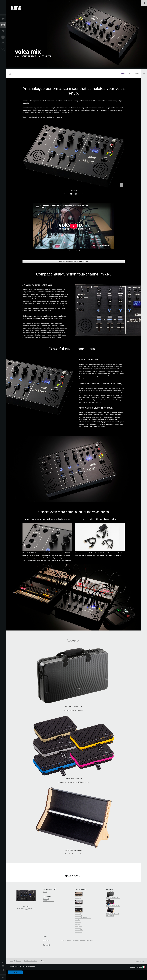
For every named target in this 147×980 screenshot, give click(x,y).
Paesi (3, 966)
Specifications (134, 73)
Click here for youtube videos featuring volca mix (73, 261)
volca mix (43, 961)
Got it (15, 972)
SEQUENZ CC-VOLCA (73, 778)
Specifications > (73, 875)
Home (3, 19)
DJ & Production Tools (30, 961)
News (3, 962)
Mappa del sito (140, 961)
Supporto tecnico (3, 43)
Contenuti (3, 31)
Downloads (46, 899)
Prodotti (3, 25)
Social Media (3, 970)
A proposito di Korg (3, 977)
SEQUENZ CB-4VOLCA (73, 706)
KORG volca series (48, 901)
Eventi (3, 37)
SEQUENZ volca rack (74, 850)
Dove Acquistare (3, 49)
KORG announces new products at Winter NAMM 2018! (77, 940)
